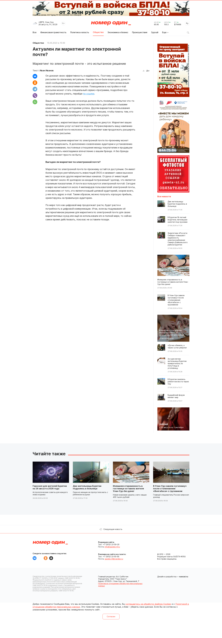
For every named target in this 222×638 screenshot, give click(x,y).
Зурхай (154, 32)
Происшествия (139, 32)
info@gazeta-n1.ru (112, 547)
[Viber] (35, 95)
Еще (164, 32)
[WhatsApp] (35, 102)
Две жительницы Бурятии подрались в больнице (87, 487)
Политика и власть (79, 32)
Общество (98, 32)
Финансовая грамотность (53, 32)
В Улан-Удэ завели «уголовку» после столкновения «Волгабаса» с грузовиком (170, 488)
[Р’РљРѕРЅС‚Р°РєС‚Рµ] (35, 76)
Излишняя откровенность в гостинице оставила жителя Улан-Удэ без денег (128, 488)
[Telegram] (35, 89)
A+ (148, 70)
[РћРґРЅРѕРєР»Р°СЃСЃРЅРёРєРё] (35, 82)
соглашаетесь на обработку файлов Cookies (148, 604)
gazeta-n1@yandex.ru (114, 559)
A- (144, 71)
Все (34, 32)
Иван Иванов (47, 70)
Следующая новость (112, 529)
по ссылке (88, 93)
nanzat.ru (183, 576)
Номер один (111, 23)
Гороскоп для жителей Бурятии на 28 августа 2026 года (50, 487)
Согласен (111, 616)
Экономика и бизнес (118, 32)
